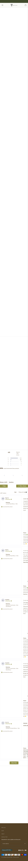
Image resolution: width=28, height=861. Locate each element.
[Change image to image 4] (20, 239)
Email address (5, 841)
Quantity (3, 287)
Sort (15, 492)
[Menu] (2, 5)
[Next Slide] (27, 475)
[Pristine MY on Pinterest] (20, 850)
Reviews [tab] (3, 482)
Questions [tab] (11, 482)
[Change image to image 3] (15, 239)
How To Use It (5, 281)
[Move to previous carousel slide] (2, 308)
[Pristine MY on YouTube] (25, 850)
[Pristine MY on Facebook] (19, 850)
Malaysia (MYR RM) (6, 850)
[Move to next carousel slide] (25, 308)
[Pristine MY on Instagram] (22, 850)
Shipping (9, 305)
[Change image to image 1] (4, 239)
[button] (14, 299)
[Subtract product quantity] (8, 290)
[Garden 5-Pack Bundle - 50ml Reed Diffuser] (7, 316)
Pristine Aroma (16, 857)
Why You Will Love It (7, 278)
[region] (14, 475)
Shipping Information (7, 284)
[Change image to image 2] (9, 239)
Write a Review (23, 486)
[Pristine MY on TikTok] (24, 850)
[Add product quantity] (3, 290)
